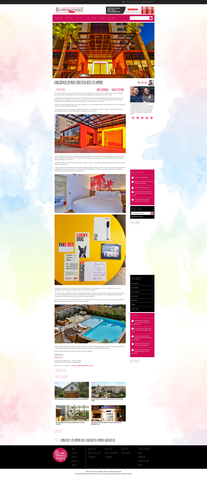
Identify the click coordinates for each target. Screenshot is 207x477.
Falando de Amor (143, 461)
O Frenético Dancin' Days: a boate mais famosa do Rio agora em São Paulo (141, 330)
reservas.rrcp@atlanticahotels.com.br (82, 365)
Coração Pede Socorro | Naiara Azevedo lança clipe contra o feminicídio (141, 351)
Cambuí (63, 440)
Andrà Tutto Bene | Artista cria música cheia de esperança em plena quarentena (141, 322)
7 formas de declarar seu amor (142, 187)
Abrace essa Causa (94, 453)
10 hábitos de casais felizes (141, 177)
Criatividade (126, 453)
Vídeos (140, 453)
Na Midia (137, 2)
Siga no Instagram (143, 369)
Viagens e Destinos (118, 90)
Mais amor (111, 18)
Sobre (124, 2)
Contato (144, 2)
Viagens (102, 18)
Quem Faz (130, 2)
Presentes (69, 18)
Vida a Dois (79, 18)
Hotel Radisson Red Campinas (93, 440)
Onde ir (133, 304)
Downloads (135, 283)
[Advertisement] (142, 144)
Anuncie (150, 2)
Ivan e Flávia (91, 18)
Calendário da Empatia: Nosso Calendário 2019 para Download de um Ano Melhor (142, 338)
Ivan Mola (144, 82)
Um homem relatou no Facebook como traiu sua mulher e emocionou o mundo (142, 193)
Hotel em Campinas (73, 440)
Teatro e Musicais (144, 448)
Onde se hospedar (102, 90)
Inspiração (59, 18)
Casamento (91, 457)
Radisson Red (59, 357)
